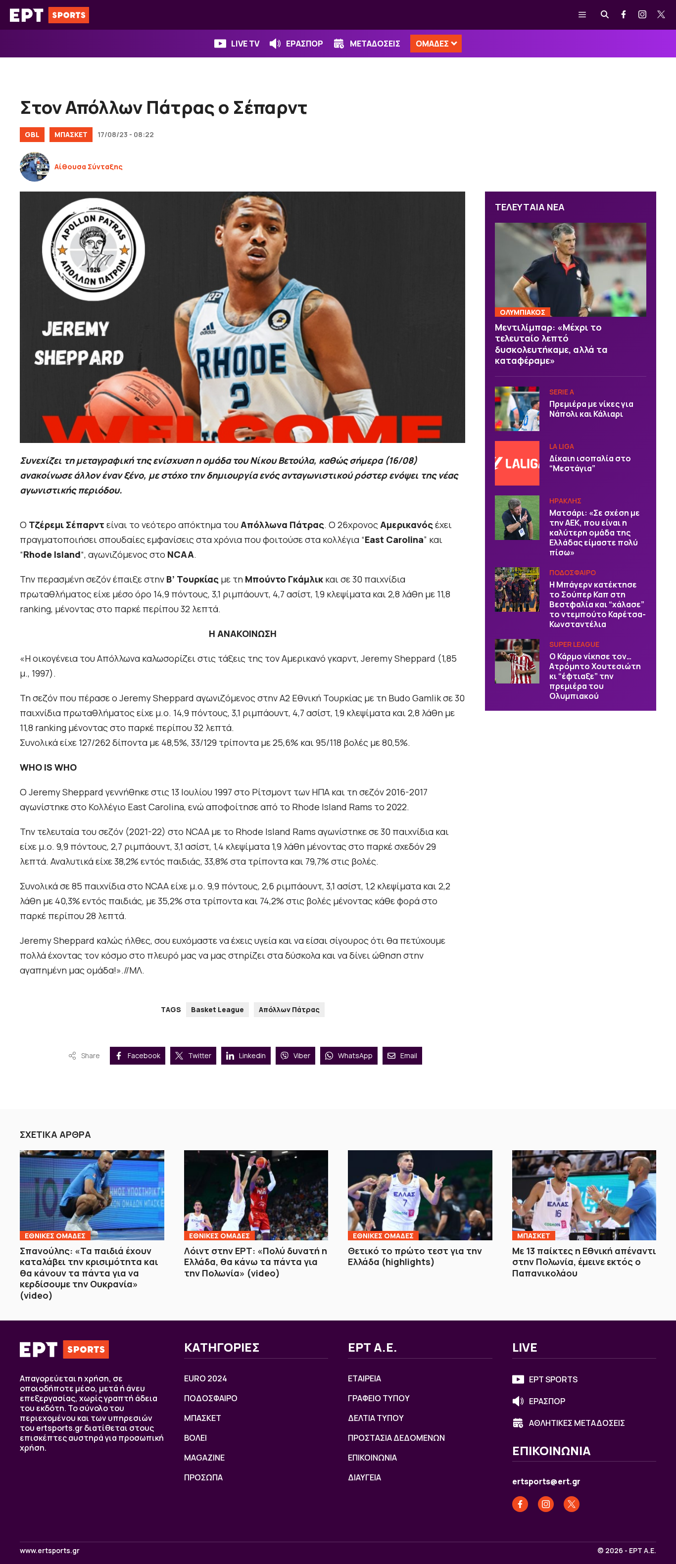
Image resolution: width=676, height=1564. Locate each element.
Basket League (217, 1009)
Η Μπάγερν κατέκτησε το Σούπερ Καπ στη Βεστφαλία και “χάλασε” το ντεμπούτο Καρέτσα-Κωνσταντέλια (597, 604)
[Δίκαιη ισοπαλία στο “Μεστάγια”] (517, 463)
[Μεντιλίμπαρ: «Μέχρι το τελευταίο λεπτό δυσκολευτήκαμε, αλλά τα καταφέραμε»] (570, 270)
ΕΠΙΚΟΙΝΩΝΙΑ (372, 1457)
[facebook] (624, 14)
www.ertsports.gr (50, 1550)
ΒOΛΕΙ (195, 1437)
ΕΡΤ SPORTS (553, 1379)
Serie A (561, 391)
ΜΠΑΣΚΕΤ (71, 134)
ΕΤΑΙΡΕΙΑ (364, 1378)
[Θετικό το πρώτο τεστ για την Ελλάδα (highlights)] (420, 1195)
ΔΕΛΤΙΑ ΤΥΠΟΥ (376, 1418)
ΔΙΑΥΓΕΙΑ (364, 1477)
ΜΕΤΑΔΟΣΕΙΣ (375, 43)
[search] (605, 14)
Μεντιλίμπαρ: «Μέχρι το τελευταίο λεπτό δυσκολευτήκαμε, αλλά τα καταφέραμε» (551, 344)
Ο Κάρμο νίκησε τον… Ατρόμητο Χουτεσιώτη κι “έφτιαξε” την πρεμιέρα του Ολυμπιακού (595, 676)
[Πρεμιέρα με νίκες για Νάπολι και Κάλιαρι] (517, 409)
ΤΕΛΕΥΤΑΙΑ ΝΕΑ (530, 207)
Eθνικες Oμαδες (55, 1235)
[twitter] (661, 14)
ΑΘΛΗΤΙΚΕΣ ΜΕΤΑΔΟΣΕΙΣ (577, 1422)
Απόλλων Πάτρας (289, 1009)
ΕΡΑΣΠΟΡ (304, 43)
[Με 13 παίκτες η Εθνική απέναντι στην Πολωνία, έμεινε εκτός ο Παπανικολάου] (584, 1195)
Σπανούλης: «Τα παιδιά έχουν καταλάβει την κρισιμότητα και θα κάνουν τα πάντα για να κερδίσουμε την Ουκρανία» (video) (89, 1273)
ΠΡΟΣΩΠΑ (203, 1477)
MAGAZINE (204, 1457)
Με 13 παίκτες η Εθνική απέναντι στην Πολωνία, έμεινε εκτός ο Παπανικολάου (584, 1262)
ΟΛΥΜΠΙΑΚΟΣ (522, 312)
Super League (574, 644)
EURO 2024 (205, 1378)
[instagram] (642, 14)
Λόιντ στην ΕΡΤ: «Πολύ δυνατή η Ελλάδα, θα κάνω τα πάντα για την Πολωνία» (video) (255, 1262)
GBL (32, 134)
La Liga (561, 446)
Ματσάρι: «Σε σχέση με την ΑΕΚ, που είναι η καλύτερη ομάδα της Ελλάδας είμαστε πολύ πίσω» (594, 532)
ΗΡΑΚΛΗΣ (565, 500)
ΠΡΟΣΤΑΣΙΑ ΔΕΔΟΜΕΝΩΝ (396, 1437)
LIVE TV (245, 43)
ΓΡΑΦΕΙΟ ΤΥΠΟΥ (379, 1398)
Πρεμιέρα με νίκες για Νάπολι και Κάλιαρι (591, 408)
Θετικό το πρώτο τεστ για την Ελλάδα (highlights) (415, 1256)
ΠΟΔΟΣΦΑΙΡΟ (572, 572)
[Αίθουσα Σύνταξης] (34, 167)
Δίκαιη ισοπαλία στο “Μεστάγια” (590, 463)
